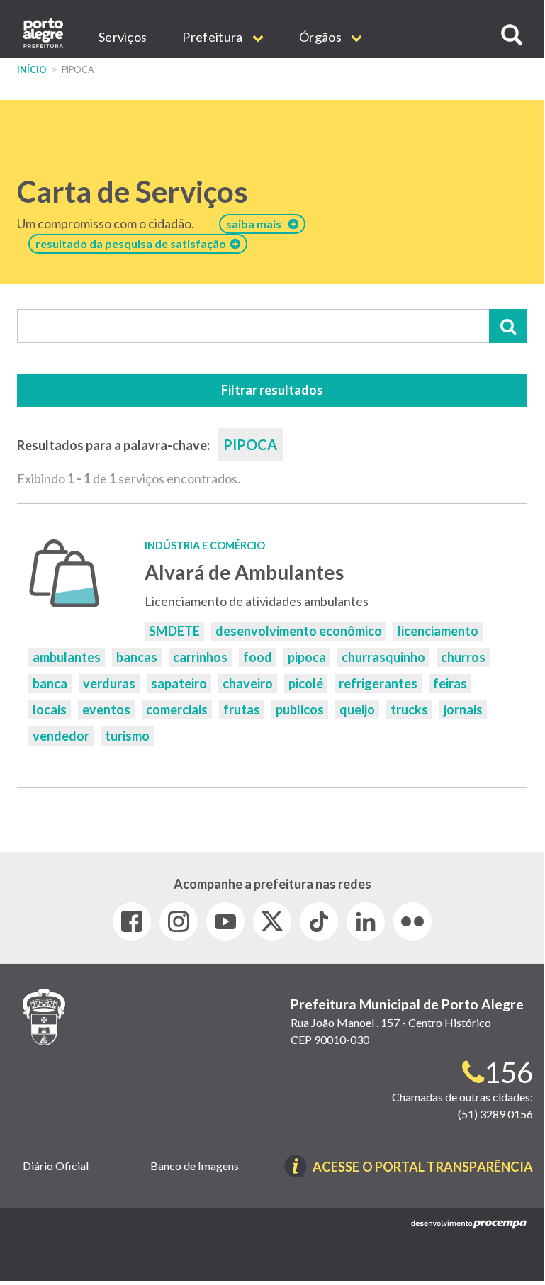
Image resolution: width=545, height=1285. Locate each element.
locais (50, 709)
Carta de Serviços (132, 191)
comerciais (177, 709)
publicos (300, 709)
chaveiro (248, 683)
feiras (450, 683)
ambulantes (67, 657)
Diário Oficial (56, 1165)
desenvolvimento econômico (298, 631)
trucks (409, 709)
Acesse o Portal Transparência (423, 1167)
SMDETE (174, 631)
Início (32, 69)
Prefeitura (213, 37)
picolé (305, 683)
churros (463, 657)
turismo (127, 735)
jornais (463, 709)
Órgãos (321, 37)
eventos (106, 709)
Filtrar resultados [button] (272, 390)
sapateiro (179, 683)
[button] (511, 35)
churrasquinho (383, 657)
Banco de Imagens (194, 1165)
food (257, 657)
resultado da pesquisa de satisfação (132, 243)
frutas (241, 709)
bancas (136, 657)
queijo (357, 709)
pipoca (307, 657)
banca (50, 683)
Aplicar (508, 326)
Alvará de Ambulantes (244, 572)
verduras (109, 683)
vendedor (61, 735)
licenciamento (438, 631)
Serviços (123, 37)
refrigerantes (378, 683)
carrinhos (200, 657)
